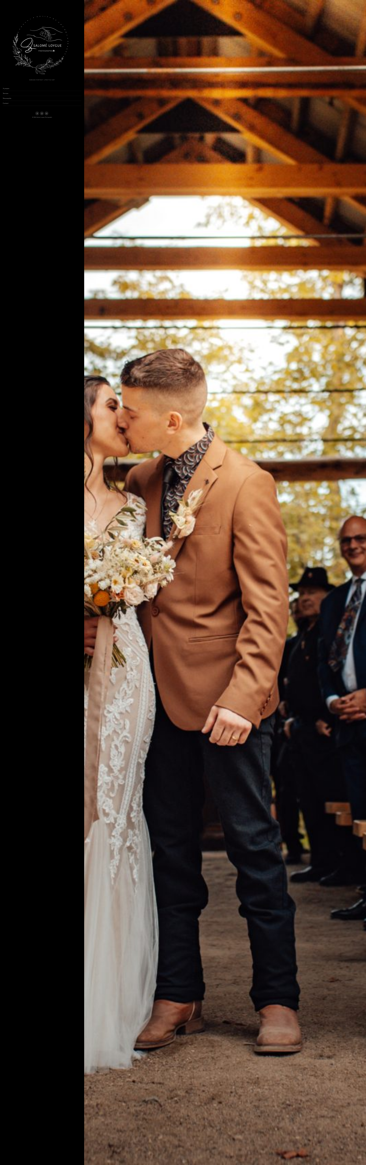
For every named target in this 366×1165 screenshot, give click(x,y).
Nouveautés (7, 98)
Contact (5, 103)
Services (5, 93)
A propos (6, 88)
